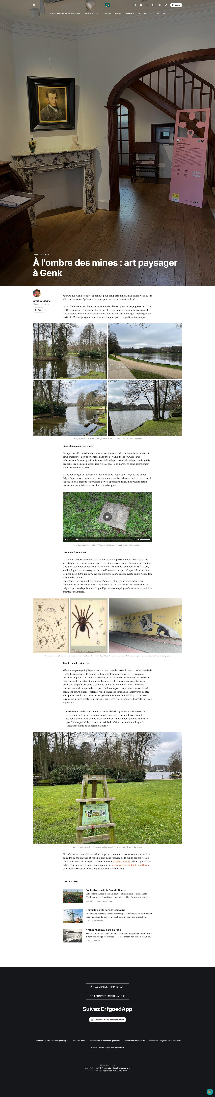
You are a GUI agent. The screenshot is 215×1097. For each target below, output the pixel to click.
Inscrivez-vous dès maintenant (109, 1019)
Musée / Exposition (41, 255)
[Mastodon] (153, 5)
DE (158, 13)
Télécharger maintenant (108, 986)
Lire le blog (107, 13)
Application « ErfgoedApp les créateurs (165, 1041)
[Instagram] (134, 5)
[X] (147, 5)
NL (139, 13)
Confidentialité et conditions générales (104, 1041)
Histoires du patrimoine (124, 13)
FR (151, 13)
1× (133, 539)
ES (164, 13)
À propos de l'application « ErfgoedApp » (51, 1041)
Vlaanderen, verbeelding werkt (115, 1071)
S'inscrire (176, 5)
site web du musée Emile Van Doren (130, 865)
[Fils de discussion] (159, 5)
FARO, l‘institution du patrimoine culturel (114, 1068)
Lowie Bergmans (41, 301)
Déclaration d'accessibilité (134, 1041)
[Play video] (107, 516)
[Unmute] (138, 540)
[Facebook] (141, 5)
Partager (39, 310)
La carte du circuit (91, 13)
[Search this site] (34, 5)
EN (145, 13)
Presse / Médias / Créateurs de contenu (107, 1047)
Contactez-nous (78, 1041)
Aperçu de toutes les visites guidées (65, 13)
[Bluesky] (166, 5)
